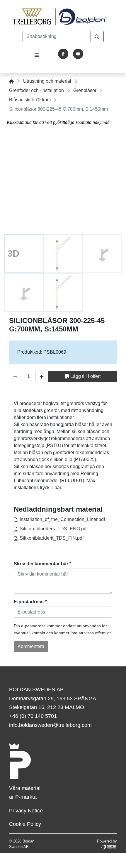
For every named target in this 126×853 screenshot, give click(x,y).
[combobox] (57, 36)
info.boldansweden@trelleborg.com (50, 725)
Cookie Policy (25, 824)
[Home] (11, 81)
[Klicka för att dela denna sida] (113, 393)
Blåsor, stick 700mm (30, 99)
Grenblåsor (84, 90)
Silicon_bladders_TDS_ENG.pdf (53, 528)
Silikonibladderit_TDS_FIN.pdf (51, 538)
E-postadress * (30, 601)
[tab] (23, 253)
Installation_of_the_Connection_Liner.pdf (61, 519)
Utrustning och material (47, 81)
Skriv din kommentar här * (42, 563)
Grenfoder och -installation (36, 90)
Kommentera (31, 646)
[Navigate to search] (97, 36)
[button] (15, 376)
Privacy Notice (26, 811)
